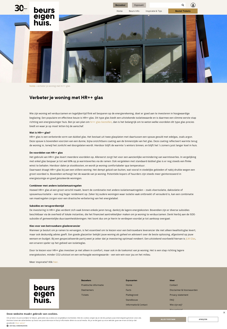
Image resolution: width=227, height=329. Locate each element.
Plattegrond (132, 294)
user (193, 5)
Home (120, 11)
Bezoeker (120, 5)
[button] (76, 325)
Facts (128, 289)
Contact (174, 284)
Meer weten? (20, 323)
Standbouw (132, 299)
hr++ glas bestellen (101, 121)
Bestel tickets (182, 11)
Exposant (139, 5)
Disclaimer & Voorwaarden (184, 289)
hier (55, 262)
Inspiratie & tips (154, 11)
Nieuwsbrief (176, 309)
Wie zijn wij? (176, 304)
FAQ (172, 299)
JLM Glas (190, 238)
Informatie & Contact (136, 304)
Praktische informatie (92, 284)
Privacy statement (179, 294)
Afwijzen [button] (203, 319)
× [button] (224, 313)
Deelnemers (87, 289)
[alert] (113, 319)
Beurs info (134, 11)
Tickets (85, 294)
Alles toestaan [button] (168, 319)
